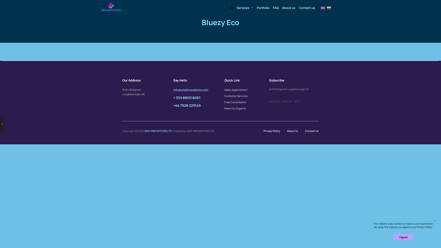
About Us (292, 131)
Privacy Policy (272, 131)
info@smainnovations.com (190, 90)
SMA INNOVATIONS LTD (158, 131)
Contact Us (312, 131)
